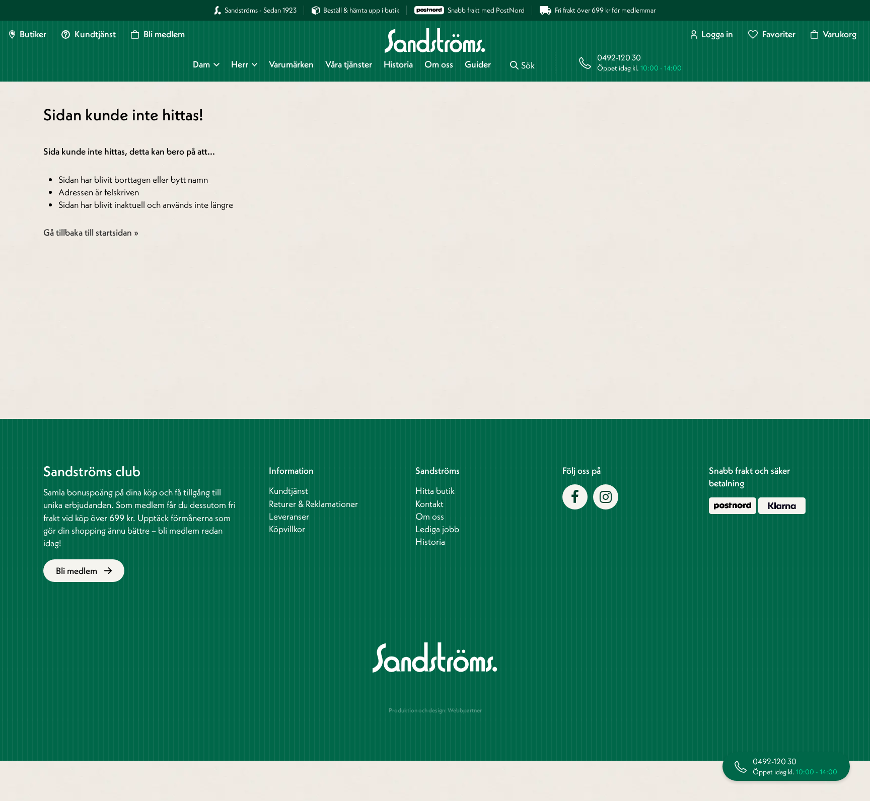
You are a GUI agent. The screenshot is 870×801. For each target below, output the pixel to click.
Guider (478, 64)
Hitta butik (435, 490)
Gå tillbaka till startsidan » (90, 232)
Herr (239, 64)
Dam (201, 64)
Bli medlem (163, 34)
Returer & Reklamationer (313, 503)
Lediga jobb (437, 529)
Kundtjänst (95, 34)
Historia (398, 64)
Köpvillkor (287, 529)
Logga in (717, 34)
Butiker (33, 34)
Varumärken (291, 64)
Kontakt (429, 503)
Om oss (438, 64)
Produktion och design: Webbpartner (435, 710)
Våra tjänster (348, 64)
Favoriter (778, 34)
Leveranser (289, 516)
